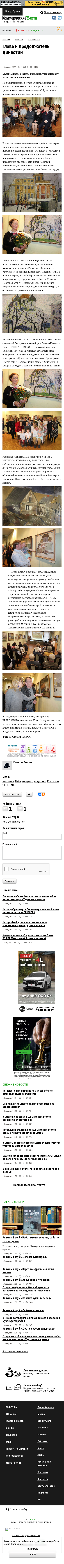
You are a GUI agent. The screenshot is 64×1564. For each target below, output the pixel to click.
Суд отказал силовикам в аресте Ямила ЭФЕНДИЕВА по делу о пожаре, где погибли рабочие (31, 1157)
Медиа (41, 1414)
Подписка (42, 1492)
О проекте (42, 1472)
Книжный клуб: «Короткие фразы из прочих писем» (28, 1270)
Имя (4, 833)
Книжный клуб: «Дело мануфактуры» (24, 1256)
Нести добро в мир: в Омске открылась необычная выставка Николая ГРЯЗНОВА (30, 911)
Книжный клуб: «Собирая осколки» (23, 1310)
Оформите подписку (35, 1370)
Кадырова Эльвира (22, 762)
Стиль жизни (14, 1201)
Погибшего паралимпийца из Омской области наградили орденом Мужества (27, 1092)
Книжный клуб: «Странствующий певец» (26, 1298)
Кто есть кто (44, 1421)
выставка (8, 781)
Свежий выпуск (45, 1407)
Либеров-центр (24, 781)
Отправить (9, 881)
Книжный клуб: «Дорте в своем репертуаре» (29, 1328)
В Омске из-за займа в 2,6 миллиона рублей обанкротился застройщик (26, 1118)
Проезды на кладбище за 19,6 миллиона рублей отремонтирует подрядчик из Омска (29, 1131)
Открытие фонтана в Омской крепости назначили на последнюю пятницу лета (26, 1289)
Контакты (42, 1479)
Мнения (41, 1434)
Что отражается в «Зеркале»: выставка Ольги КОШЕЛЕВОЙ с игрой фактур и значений (27, 937)
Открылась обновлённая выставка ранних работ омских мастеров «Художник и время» (29, 898)
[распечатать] (29, 796)
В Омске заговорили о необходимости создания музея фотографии (31, 1319)
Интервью (42, 1427)
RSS (39, 1499)
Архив (40, 1455)
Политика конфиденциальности (26, 1536)
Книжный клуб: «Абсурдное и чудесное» (26, 1279)
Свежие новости (15, 1084)
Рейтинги (42, 1441)
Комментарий (9, 844)
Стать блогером (46, 1486)
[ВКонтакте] (39, 794)
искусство (40, 781)
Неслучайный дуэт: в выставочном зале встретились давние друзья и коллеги (24, 924)
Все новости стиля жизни (15, 1351)
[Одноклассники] (43, 794)
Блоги (40, 1448)
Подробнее (17, 1544)
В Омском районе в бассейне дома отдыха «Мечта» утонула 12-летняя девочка (31, 1144)
